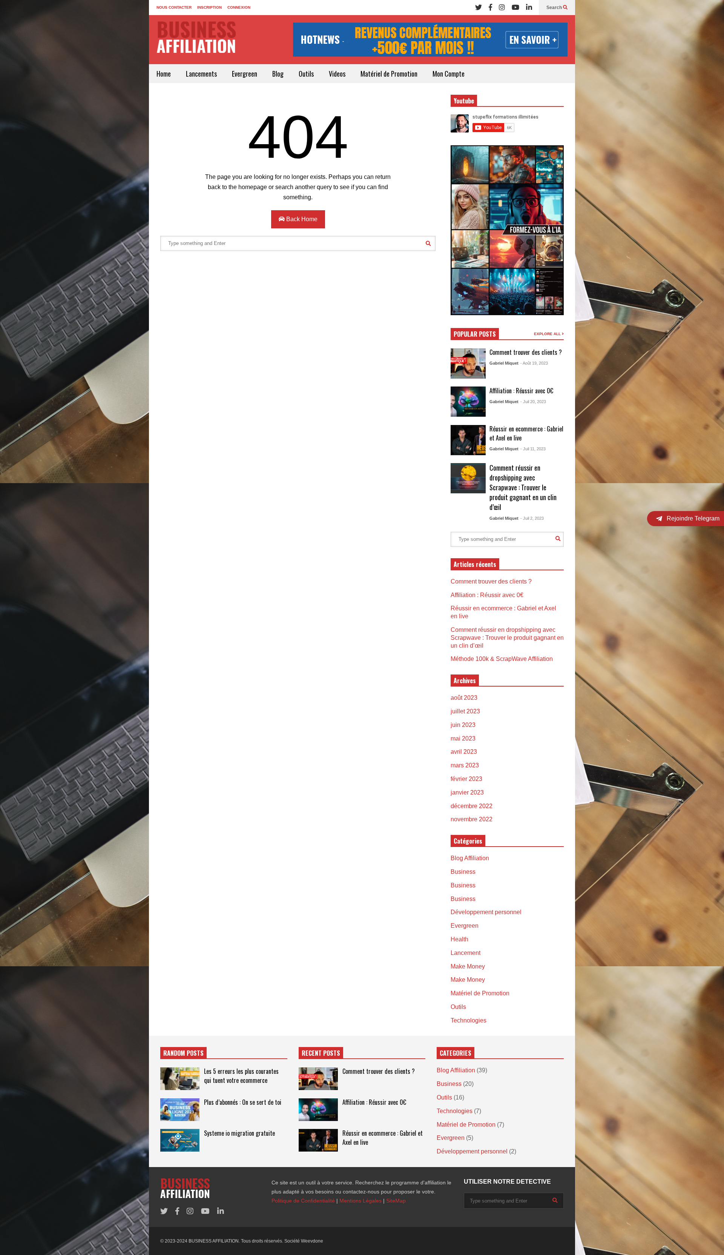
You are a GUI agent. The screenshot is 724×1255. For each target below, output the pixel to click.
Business (463, 871)
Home (163, 74)
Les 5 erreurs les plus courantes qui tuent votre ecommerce (241, 1076)
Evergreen (244, 74)
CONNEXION (238, 7)
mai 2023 (463, 738)
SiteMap (396, 1201)
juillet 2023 (465, 711)
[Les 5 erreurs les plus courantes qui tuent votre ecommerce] (179, 1078)
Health (459, 939)
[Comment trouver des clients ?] (468, 363)
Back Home (301, 219)
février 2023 (466, 779)
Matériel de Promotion (388, 74)
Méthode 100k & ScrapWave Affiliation (502, 659)
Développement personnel (486, 912)
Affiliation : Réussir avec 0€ (521, 390)
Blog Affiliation (470, 858)
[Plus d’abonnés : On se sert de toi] (179, 1109)
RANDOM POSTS (183, 1053)
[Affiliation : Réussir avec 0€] (468, 402)
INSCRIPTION (209, 7)
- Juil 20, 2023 (533, 401)
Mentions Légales (360, 1201)
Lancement (465, 953)
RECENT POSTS (321, 1053)
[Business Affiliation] (196, 41)
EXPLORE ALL (548, 334)
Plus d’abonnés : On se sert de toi (242, 1102)
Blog (278, 74)
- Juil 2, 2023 (532, 518)
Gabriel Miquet (503, 363)
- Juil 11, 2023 (533, 449)
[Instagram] (502, 7)
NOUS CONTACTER (174, 7)
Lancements (201, 74)
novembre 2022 (471, 819)
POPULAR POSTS (475, 334)
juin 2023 (463, 725)
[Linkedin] (529, 7)
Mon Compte (449, 74)
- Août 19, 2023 (534, 363)
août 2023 (464, 697)
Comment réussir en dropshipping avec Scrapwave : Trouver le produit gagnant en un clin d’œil (523, 487)
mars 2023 (465, 765)
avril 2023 (464, 751)
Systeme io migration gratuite (239, 1133)
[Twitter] (478, 7)
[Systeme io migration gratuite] (179, 1140)
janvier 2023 (467, 792)
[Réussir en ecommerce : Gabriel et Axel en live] (468, 440)
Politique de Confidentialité (303, 1201)
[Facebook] (490, 7)
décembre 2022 (471, 806)
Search (554, 7)
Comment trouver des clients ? (525, 352)
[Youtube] (515, 7)
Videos (337, 74)
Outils (306, 74)
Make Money (468, 966)
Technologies (468, 1020)
